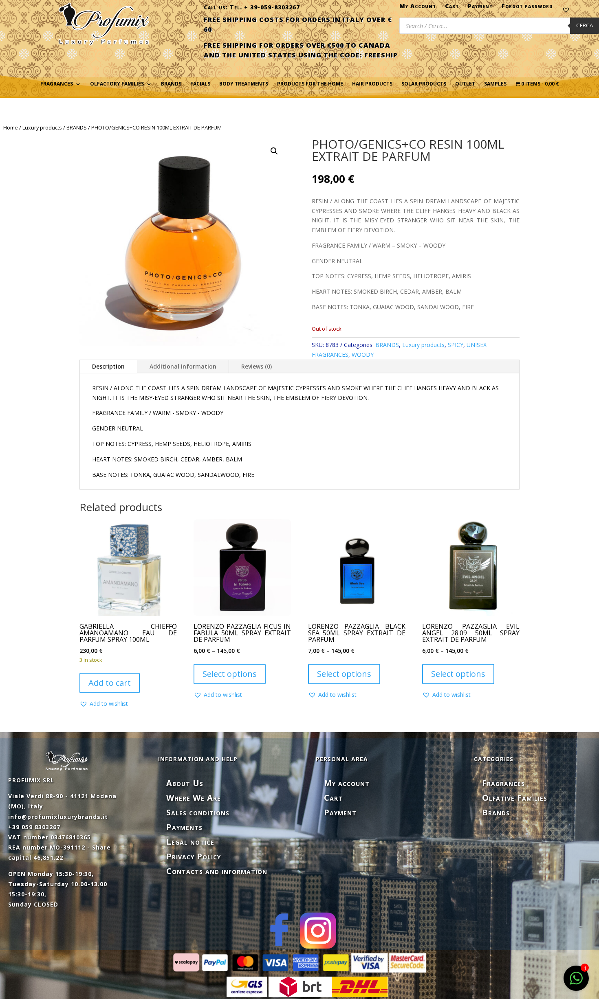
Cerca (584, 25)
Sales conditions (197, 812)
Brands (171, 84)
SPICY (455, 345)
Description (108, 366)
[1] (576, 982)
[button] (274, 151)
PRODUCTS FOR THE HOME (310, 84)
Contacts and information (216, 870)
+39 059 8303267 (34, 827)
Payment (480, 8)
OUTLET (465, 84)
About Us (184, 782)
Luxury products (42, 127)
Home (10, 127)
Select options (230, 673)
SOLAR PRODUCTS (423, 84)
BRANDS (76, 127)
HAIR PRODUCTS (372, 84)
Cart (452, 8)
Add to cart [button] (109, 682)
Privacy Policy (193, 856)
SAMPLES (495, 84)
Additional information (183, 366)
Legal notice (190, 841)
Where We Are (193, 797)
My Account (417, 8)
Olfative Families (514, 797)
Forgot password (527, 8)
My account (347, 782)
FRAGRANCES (56, 84)
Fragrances (503, 782)
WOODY (363, 354)
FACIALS (200, 84)
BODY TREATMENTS (243, 84)
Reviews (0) (256, 366)
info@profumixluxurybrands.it (58, 817)
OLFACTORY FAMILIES (117, 84)
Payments (184, 826)
